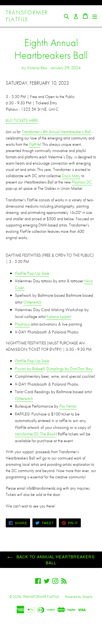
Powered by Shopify (79, 596)
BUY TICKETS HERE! (22, 120)
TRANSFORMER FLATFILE (27, 16)
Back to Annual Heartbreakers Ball (55, 559)
